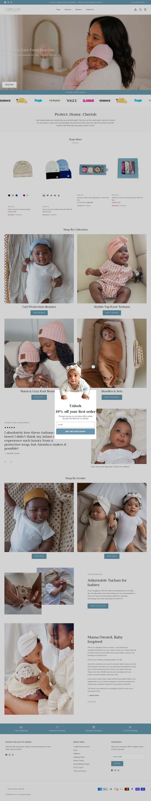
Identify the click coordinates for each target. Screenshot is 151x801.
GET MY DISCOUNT (75, 431)
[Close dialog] (93, 366)
